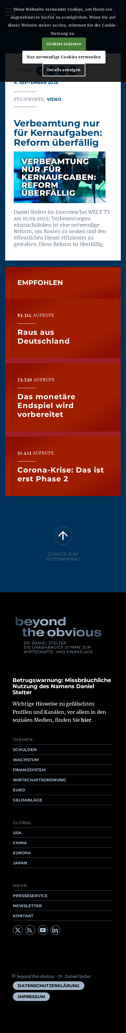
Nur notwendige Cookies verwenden (64, 57)
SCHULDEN (25, 749)
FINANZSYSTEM (29, 769)
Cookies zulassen (64, 44)
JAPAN (20, 862)
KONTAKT (23, 915)
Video (54, 99)
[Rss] (30, 930)
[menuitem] (48, 985)
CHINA (20, 842)
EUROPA (22, 852)
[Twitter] (18, 930)
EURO (19, 789)
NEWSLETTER (27, 905)
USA (17, 832)
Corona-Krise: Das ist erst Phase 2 (60, 474)
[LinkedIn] (55, 930)
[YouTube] (43, 930)
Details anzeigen (64, 70)
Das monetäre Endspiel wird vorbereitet (46, 405)
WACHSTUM (26, 759)
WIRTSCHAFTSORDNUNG (39, 779)
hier (86, 720)
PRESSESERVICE (30, 895)
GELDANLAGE (27, 800)
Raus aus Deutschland (43, 336)
